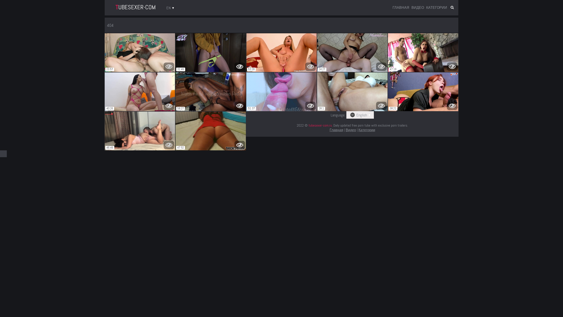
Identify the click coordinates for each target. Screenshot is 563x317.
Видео (417, 8)
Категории (436, 8)
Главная (401, 8)
